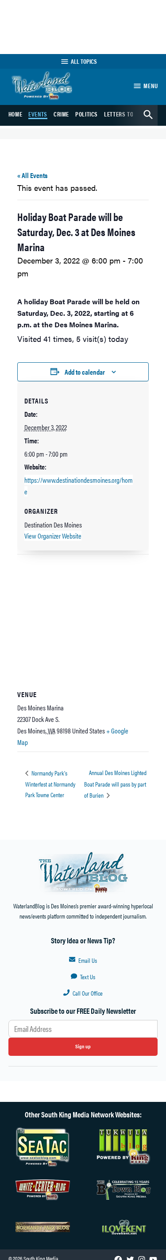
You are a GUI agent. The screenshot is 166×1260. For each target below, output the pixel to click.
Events (37, 113)
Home (15, 113)
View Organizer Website (52, 536)
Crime (61, 113)
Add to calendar (85, 372)
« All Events (32, 175)
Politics (86, 113)
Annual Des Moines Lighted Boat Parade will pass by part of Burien (115, 783)
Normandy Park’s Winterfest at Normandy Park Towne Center (50, 783)
